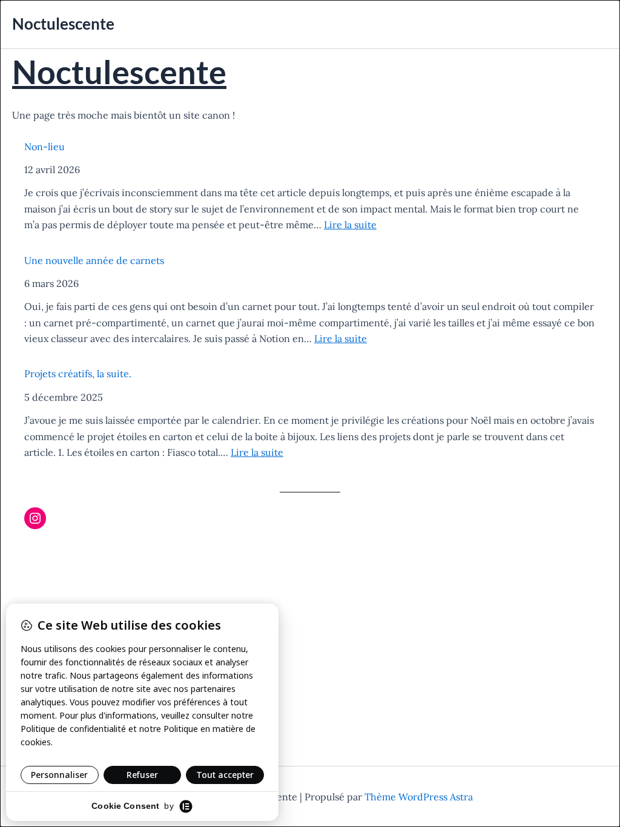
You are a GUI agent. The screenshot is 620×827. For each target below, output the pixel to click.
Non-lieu (44, 146)
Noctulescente (63, 23)
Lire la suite (350, 225)
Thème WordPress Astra (418, 797)
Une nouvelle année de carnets (94, 260)
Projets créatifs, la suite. (77, 373)
